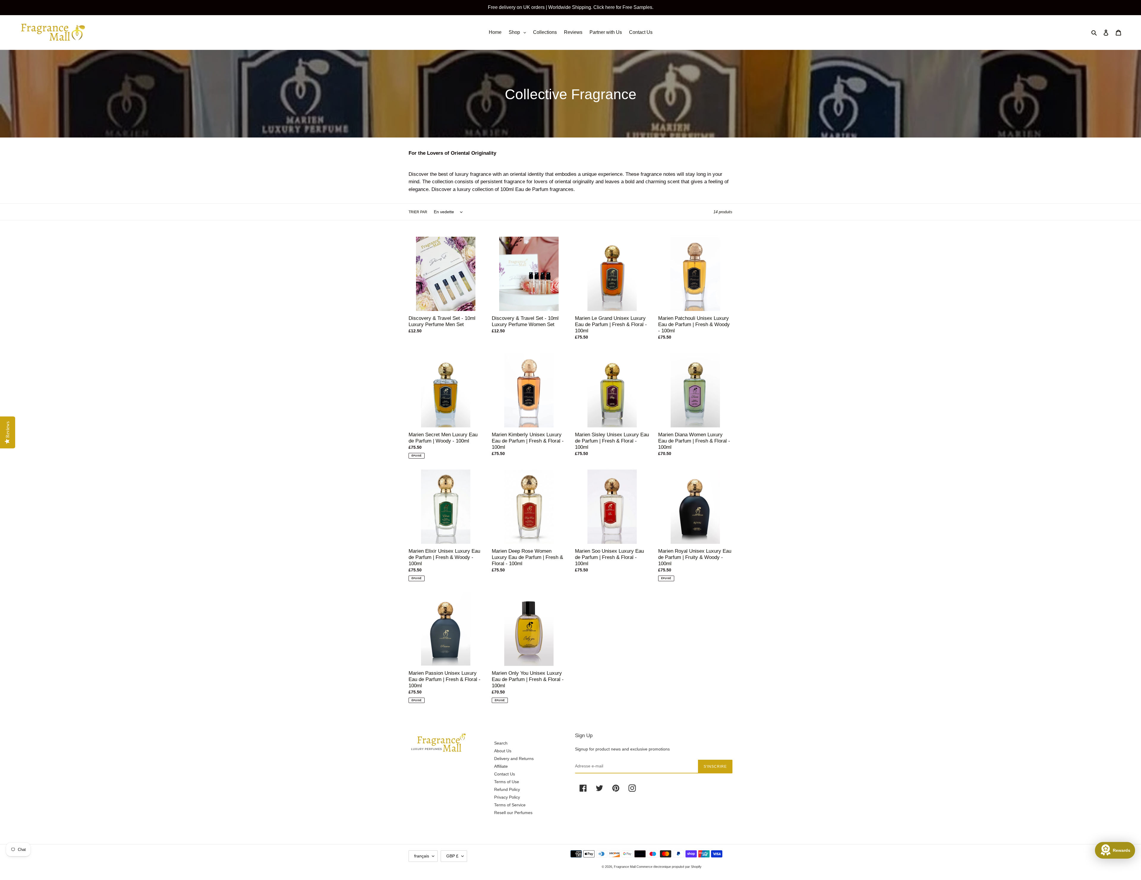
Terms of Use (506, 781)
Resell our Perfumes (513, 812)
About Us (502, 750)
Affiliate (501, 766)
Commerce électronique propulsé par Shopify (669, 866)
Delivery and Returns (514, 758)
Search (501, 743)
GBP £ (452, 856)
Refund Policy (507, 789)
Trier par (418, 212)
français (421, 856)
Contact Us (504, 774)
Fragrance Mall (625, 866)
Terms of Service (510, 804)
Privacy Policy (507, 797)
